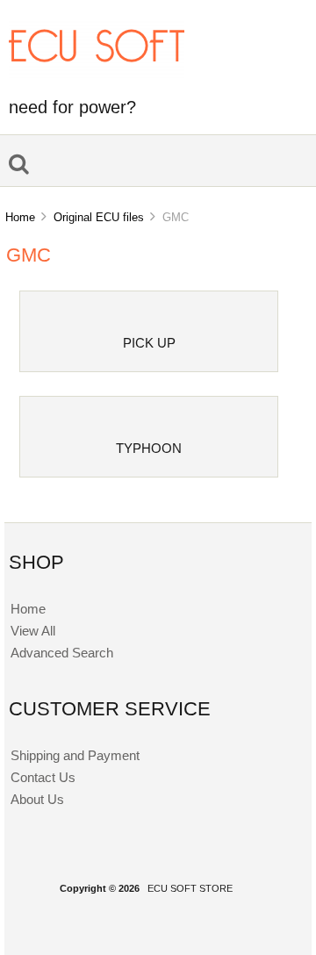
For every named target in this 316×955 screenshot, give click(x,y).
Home (20, 217)
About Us (37, 799)
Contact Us (43, 777)
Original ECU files (99, 217)
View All (33, 630)
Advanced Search (62, 652)
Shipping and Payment (75, 755)
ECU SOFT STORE (190, 888)
